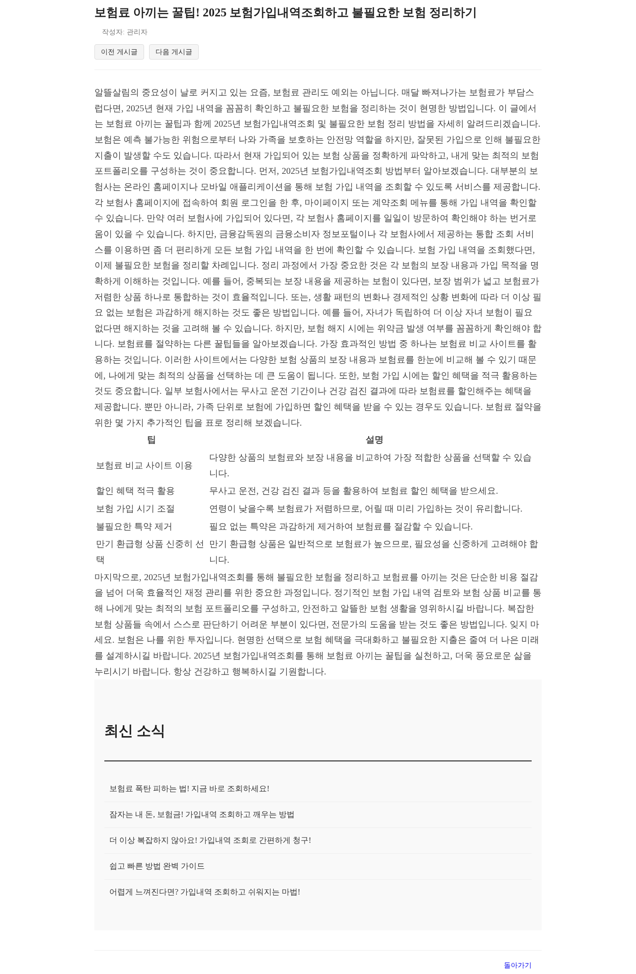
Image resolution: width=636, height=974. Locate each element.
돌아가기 (518, 965)
